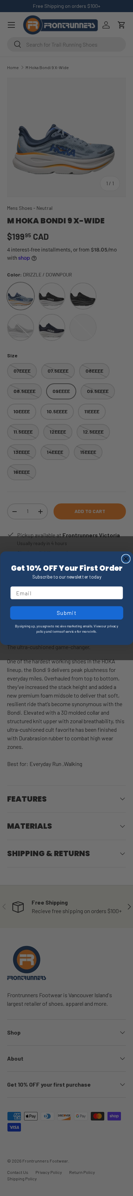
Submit (66, 612)
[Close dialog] (126, 559)
